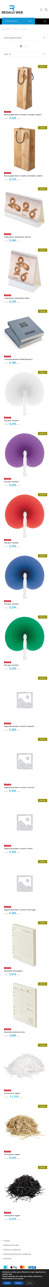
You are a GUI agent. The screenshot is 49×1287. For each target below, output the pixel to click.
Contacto (7, 1241)
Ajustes (29, 1283)
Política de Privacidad (11, 1245)
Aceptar (7, 1283)
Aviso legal (7, 1258)
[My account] (41, 9)
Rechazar (18, 1283)
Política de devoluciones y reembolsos (17, 1254)
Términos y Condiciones (12, 1249)
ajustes (20, 1278)
